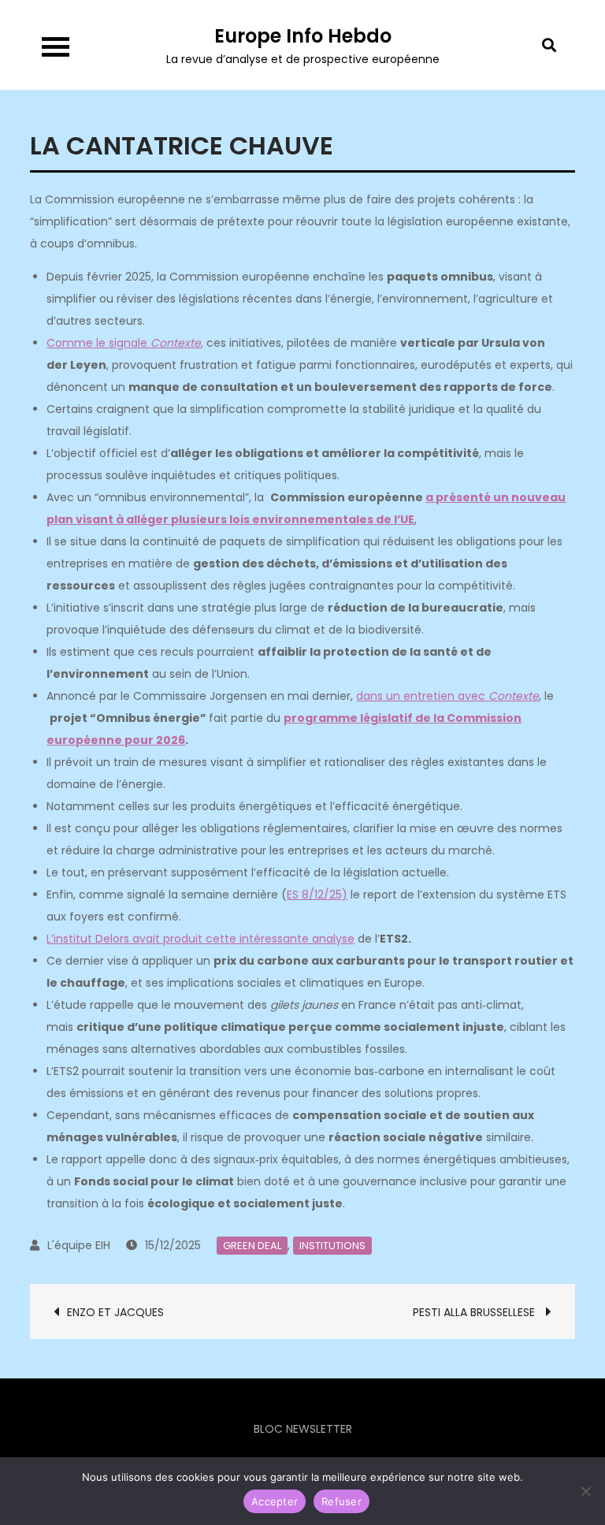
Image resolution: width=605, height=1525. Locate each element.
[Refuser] (585, 1491)
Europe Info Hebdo (303, 36)
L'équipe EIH (78, 1245)
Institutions (332, 1245)
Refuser (341, 1501)
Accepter (274, 1501)
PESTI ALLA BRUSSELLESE (475, 1312)
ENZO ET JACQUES (117, 1312)
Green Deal (252, 1245)
